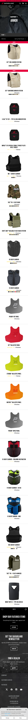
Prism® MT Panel (14, 310)
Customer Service (6, 680)
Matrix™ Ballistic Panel (14, 395)
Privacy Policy (7, 713)
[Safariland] (7, 3)
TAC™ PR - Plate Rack (14, 195)
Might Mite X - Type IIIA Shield (14, 594)
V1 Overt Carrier (14, 281)
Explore (14, 627)
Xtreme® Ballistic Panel (14, 367)
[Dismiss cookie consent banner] (26, 710)
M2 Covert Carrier (14, 538)
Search (14, 668)
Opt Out (6, 715)
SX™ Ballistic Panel (14, 338)
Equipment (13, 17)
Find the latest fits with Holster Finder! (14, 0)
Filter (2, 35)
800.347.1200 (14, 698)
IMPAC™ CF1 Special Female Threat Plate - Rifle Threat (14, 139)
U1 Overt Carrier (14, 252)
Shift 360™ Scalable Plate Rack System (14, 224)
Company (4, 675)
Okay (20, 717)
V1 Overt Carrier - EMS (14, 509)
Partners (4, 685)
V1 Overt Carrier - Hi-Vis (14, 481)
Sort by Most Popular (19, 39)
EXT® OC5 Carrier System (14, 55)
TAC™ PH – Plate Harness (14, 566)
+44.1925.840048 (14, 703)
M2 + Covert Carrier (14, 167)
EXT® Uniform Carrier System (14, 84)
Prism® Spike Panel (14, 424)
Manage (7, 717)
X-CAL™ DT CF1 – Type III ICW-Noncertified (14, 111)
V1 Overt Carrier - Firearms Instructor (14, 452)
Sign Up (14, 649)
